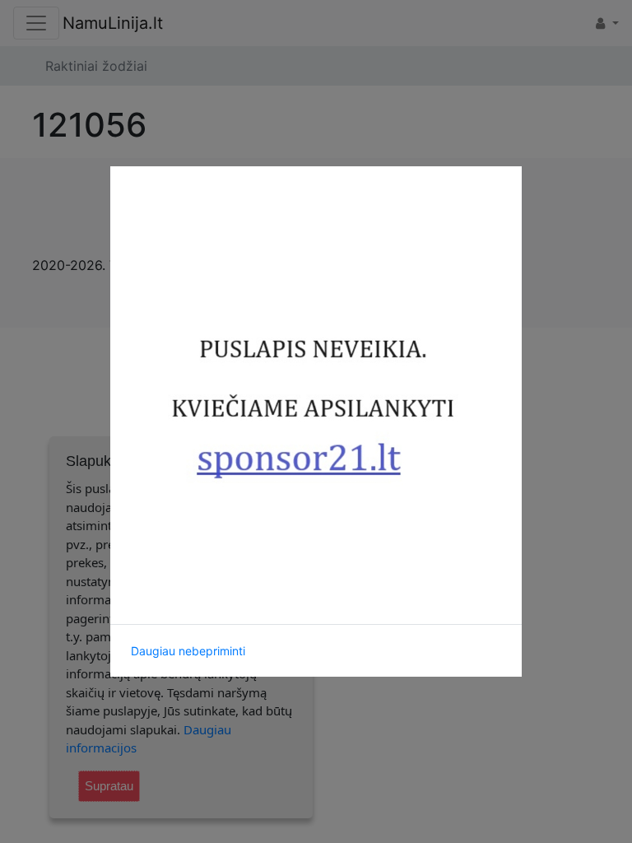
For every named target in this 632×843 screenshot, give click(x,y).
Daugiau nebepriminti (188, 651)
